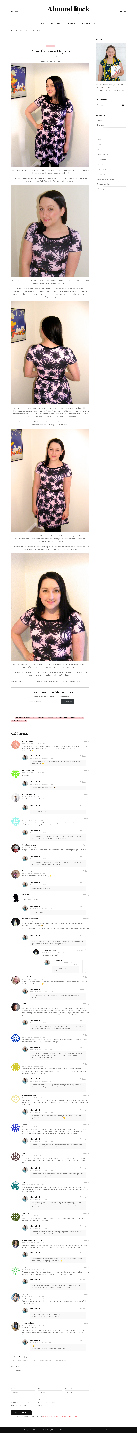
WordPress (109, 1430)
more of (29, 289)
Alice (24, 1064)
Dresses (50, 46)
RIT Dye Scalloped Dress (71, 682)
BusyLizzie (26, 1294)
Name (14, 1388)
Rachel (25, 818)
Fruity (99, 140)
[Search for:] (27, 11)
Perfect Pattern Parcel (54, 170)
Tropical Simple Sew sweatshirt (48, 682)
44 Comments (62, 56)
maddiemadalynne (30, 794)
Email (40, 1388)
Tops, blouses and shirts (105, 179)
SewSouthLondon (29, 845)
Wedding (100, 189)
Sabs (24, 1182)
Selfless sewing (102, 169)
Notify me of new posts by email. (48, 1404)
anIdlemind (27, 895)
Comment (15, 1366)
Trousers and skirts (103, 184)
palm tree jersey (19, 721)
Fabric (99, 135)
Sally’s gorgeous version (48, 283)
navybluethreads (29, 977)
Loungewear (101, 159)
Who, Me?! (71, 23)
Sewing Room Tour (90, 23)
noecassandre (28, 770)
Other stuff (101, 164)
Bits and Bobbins (17, 682)
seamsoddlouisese (30, 1035)
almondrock (39, 56)
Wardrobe (55, 23)
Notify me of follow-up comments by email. (20, 1404)
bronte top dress (45, 717)
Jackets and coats (103, 154)
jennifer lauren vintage (65, 717)
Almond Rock (68, 8)
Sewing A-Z (101, 174)
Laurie (24, 1004)
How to (99, 150)
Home (41, 23)
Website (68, 1388)
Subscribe (68, 702)
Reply (87, 741)
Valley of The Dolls (79, 294)
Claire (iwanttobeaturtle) (32, 1240)
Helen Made (27, 1213)
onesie (80, 717)
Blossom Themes (89, 1430)
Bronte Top (28, 170)
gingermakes (27, 741)
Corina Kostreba (29, 1095)
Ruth (24, 1267)
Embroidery (101, 125)
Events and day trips (104, 130)
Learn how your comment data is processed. (60, 1417)
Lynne (24, 1124)
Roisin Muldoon (28, 1323)
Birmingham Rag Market (26, 717)
